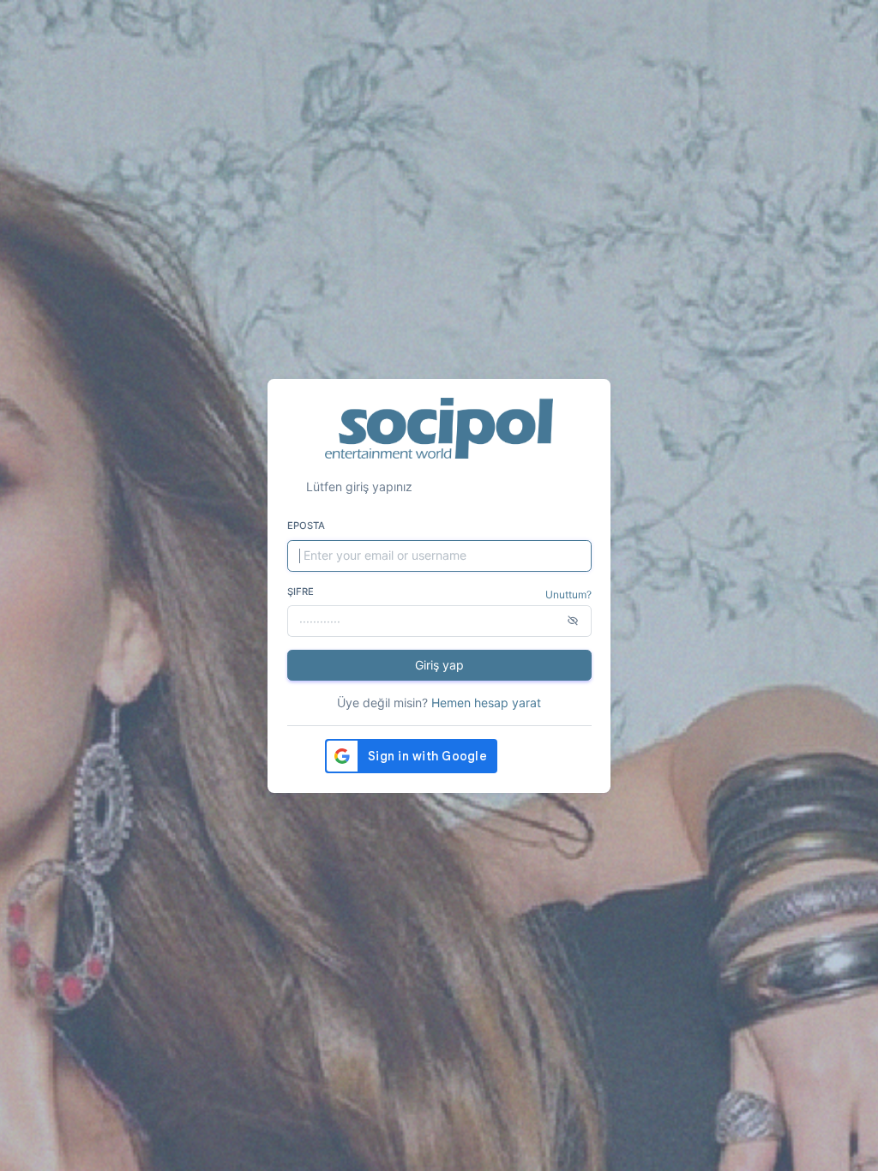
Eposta (306, 525)
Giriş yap (439, 665)
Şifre (300, 592)
